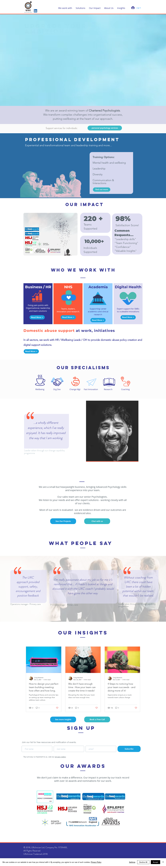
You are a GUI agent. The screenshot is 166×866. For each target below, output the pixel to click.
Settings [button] (132, 862)
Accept (155, 862)
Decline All (143, 862)
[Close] (163, 862)
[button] (65, 8)
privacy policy (60, 757)
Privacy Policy (96, 862)
